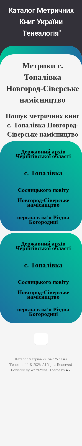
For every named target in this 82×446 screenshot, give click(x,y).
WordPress (39, 370)
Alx (68, 370)
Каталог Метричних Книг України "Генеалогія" (41, 21)
